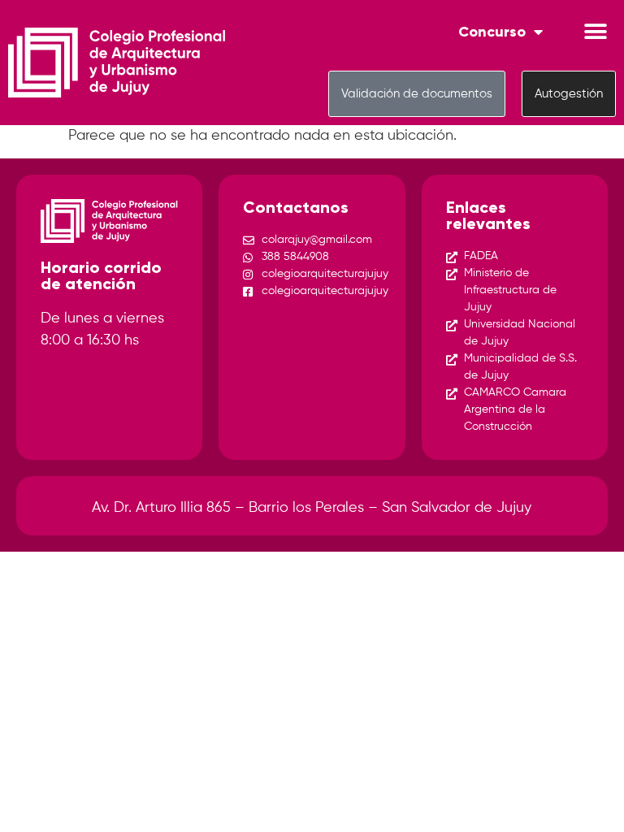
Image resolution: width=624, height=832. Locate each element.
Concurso (492, 32)
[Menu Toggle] (595, 32)
